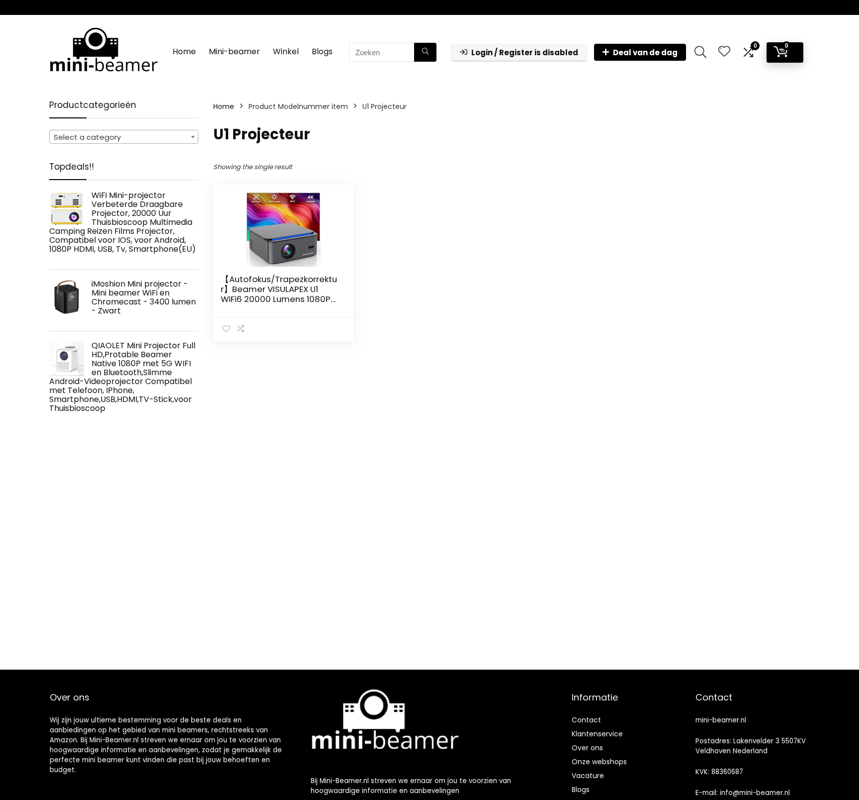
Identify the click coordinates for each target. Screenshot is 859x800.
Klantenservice (597, 734)
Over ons (587, 748)
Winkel (286, 51)
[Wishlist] (724, 52)
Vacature (588, 776)
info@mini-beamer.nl (755, 793)
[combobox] (123, 137)
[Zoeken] (425, 52)
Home (184, 51)
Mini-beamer (234, 51)
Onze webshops (599, 762)
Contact (586, 720)
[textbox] (124, 137)
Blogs (322, 51)
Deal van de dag (645, 52)
